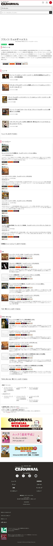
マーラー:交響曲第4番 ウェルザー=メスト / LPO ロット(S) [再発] (24, 275)
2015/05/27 (26, 276)
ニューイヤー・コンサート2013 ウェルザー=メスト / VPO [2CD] (17, 176)
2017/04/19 (26, 265)
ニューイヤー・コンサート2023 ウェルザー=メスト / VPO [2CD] (24, 254)
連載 (14, 487)
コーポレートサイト (26, 504)
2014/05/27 (8, 155)
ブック (14, 484)
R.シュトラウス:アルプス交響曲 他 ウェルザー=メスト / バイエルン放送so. (19, 153)
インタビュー (13, 491)
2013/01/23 (4, 179)
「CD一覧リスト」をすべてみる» (11, 309)
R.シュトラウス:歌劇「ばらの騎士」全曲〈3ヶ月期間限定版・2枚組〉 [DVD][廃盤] (27, 354)
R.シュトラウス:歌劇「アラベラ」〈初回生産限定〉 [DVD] (22, 319)
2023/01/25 (27, 256)
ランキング (39, 487)
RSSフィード (4, 518)
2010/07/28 (4, 230)
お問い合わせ (4, 522)
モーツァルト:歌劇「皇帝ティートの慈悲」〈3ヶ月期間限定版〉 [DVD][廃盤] (26, 365)
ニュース (13, 481)
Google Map (26, 501)
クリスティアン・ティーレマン (8, 397)
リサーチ (39, 484)
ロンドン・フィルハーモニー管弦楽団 (33, 388)
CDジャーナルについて (6, 512)
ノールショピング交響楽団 (21, 388)
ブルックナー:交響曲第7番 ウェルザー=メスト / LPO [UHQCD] (24, 263)
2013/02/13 (25, 332)
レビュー (39, 491)
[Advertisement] (26, 26)
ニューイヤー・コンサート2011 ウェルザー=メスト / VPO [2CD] (17, 200)
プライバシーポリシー (5, 515)
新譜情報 (39, 481)
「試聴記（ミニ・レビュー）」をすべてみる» (13, 244)
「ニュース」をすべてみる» (9, 134)
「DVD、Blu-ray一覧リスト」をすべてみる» (14, 379)
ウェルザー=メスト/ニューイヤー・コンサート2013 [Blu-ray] (23, 342)
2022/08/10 (26, 321)
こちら (17, 408)
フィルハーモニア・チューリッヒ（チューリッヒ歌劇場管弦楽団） (9, 389)
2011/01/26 (4, 204)
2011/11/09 (28, 355)
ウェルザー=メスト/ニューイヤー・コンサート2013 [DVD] (22, 331)
